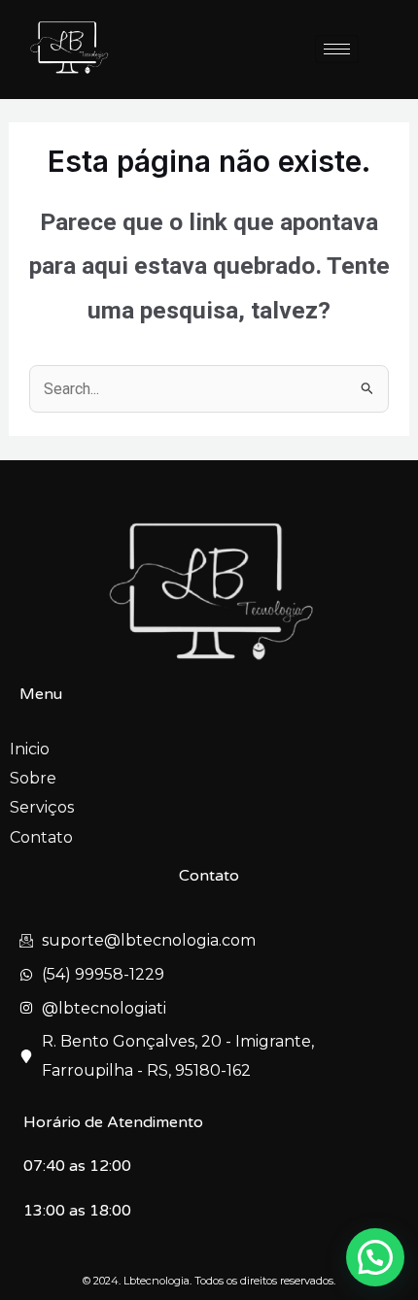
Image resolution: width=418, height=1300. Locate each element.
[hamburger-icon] (337, 49)
